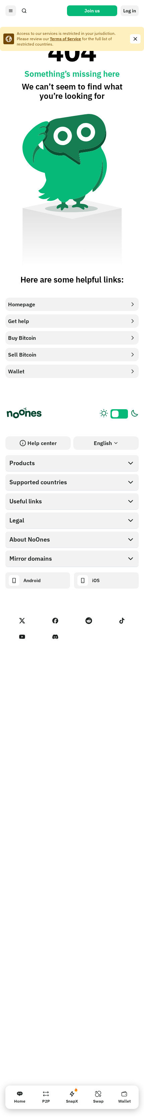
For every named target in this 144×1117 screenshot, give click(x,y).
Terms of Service (65, 38)
